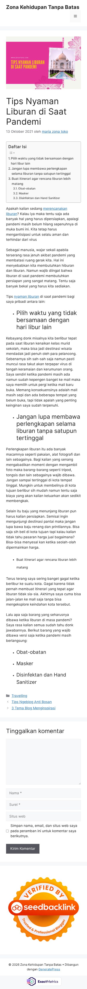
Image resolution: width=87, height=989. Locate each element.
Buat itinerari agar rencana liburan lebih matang (41, 181)
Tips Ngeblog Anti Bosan (32, 702)
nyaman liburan (26, 296)
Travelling (19, 696)
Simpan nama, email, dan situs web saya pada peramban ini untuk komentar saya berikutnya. (44, 831)
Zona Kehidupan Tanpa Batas (42, 7)
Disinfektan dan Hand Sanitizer (39, 198)
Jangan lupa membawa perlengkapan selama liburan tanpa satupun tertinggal (41, 171)
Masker (24, 193)
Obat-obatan (26, 188)
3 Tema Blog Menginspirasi (33, 708)
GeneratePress (49, 969)
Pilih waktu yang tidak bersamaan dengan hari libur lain (42, 160)
